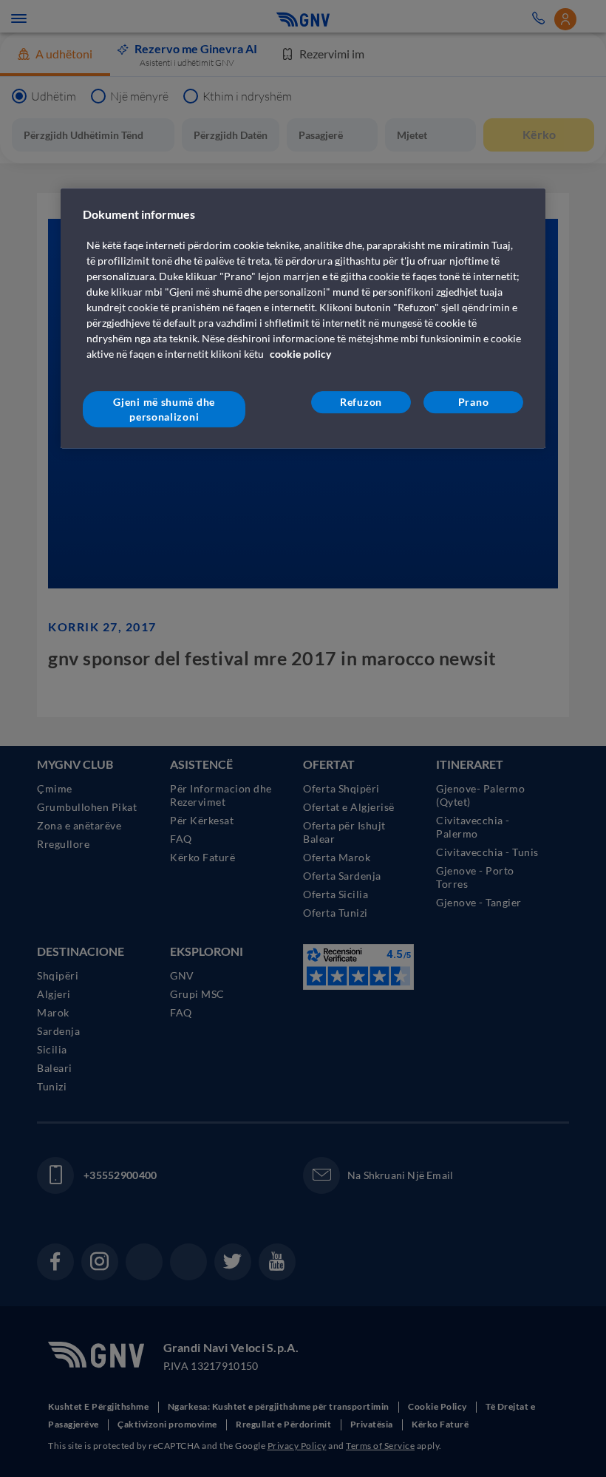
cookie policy (300, 353)
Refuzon (361, 401)
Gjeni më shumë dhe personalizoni (164, 409)
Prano (473, 401)
